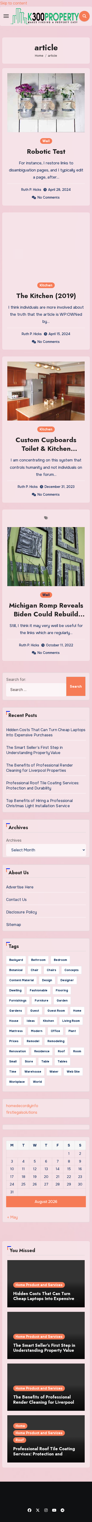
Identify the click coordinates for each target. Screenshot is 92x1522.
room (77, 1051)
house (13, 1021)
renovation (17, 1051)
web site (73, 1072)
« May (12, 1217)
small (13, 1061)
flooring (62, 990)
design (47, 980)
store (29, 1061)
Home (20, 1426)
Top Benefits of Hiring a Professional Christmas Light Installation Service (39, 803)
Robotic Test (46, 151)
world (37, 1082)
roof (61, 1051)
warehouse (33, 1072)
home (77, 1011)
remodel (33, 1041)
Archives (13, 840)
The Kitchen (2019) (46, 296)
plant (72, 1031)
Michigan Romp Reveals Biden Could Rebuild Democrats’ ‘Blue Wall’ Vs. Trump (46, 618)
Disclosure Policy (21, 912)
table (45, 1061)
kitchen (48, 1021)
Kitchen (46, 285)
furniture (41, 1000)
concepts (71, 970)
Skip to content (13, 3)
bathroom (38, 960)
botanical (15, 970)
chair (34, 970)
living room (71, 1021)
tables (62, 1061)
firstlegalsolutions (21, 1112)
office (55, 1031)
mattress (16, 1031)
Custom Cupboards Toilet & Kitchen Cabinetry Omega (46, 448)
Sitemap (13, 924)
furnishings (17, 1000)
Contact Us (16, 899)
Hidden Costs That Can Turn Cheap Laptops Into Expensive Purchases (46, 732)
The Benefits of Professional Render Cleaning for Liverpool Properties (39, 768)
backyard (16, 960)
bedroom (60, 960)
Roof (20, 1440)
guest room (56, 1011)
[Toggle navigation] (6, 16)
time (12, 1072)
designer (67, 980)
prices (13, 1041)
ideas (31, 1021)
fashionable (38, 990)
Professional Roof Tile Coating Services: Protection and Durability (42, 785)
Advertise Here (20, 887)
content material (21, 980)
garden (62, 1000)
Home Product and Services (39, 1285)
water (54, 1072)
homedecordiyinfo (22, 1105)
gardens (15, 1011)
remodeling (55, 1041)
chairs (51, 970)
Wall (46, 141)
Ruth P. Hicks (31, 190)
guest (34, 1011)
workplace (17, 1082)
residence (42, 1051)
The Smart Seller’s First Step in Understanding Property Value (34, 750)
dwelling (15, 990)
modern (36, 1031)
